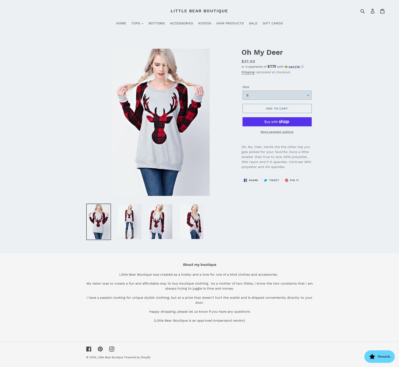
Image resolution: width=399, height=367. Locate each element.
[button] (277, 67)
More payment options (277, 131)
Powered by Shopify (137, 357)
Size (246, 87)
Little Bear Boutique (199, 10)
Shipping (247, 72)
